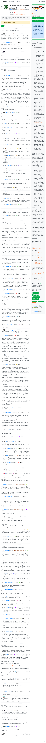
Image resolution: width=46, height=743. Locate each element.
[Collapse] (2, 29)
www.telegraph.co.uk (13, 8)
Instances (29, 741)
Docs (33, 741)
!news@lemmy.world (39, 244)
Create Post (17, 1)
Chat (23, 25)
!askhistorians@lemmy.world (38, 257)
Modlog (34, 302)
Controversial (10, 25)
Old (18, 25)
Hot (2, 25)
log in (8, 22)
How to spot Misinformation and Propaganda (38, 263)
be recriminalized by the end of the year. (17, 615)
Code (36, 741)
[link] (13, 12)
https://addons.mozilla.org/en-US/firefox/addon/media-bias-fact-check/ (38, 273)
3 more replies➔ (7, 176)
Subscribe (38, 18)
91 (10, 12)
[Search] (37, 1)
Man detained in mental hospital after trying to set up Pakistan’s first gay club (19, 6)
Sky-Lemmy (4, 1)
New (15, 25)
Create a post (38, 20)
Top (5, 25)
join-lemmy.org (41, 741)
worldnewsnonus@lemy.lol (20, 14)
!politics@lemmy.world (37, 248)
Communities (11, 1)
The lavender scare (15, 665)
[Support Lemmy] (21, 1)
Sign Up (43, 1)
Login (39, 1)
